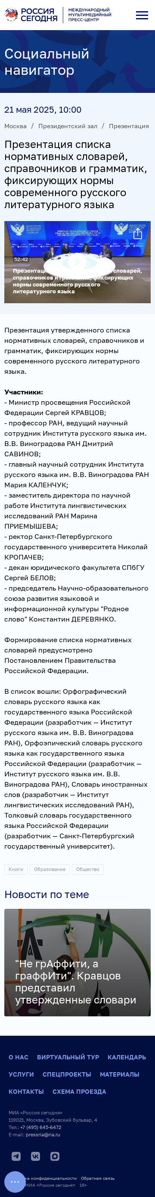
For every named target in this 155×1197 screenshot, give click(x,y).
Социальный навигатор (47, 61)
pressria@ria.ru (43, 1134)
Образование (49, 869)
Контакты (26, 1091)
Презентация (129, 125)
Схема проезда (79, 1091)
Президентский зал (67, 125)
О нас (18, 1057)
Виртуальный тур (68, 1057)
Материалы (120, 1074)
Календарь (127, 1057)
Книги (16, 869)
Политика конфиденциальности (43, 1178)
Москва (15, 125)
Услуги (21, 1074)
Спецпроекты (67, 1074)
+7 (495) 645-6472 (40, 1127)
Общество (87, 869)
